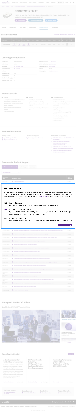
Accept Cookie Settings (65, 225)
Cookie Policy (43, 196)
